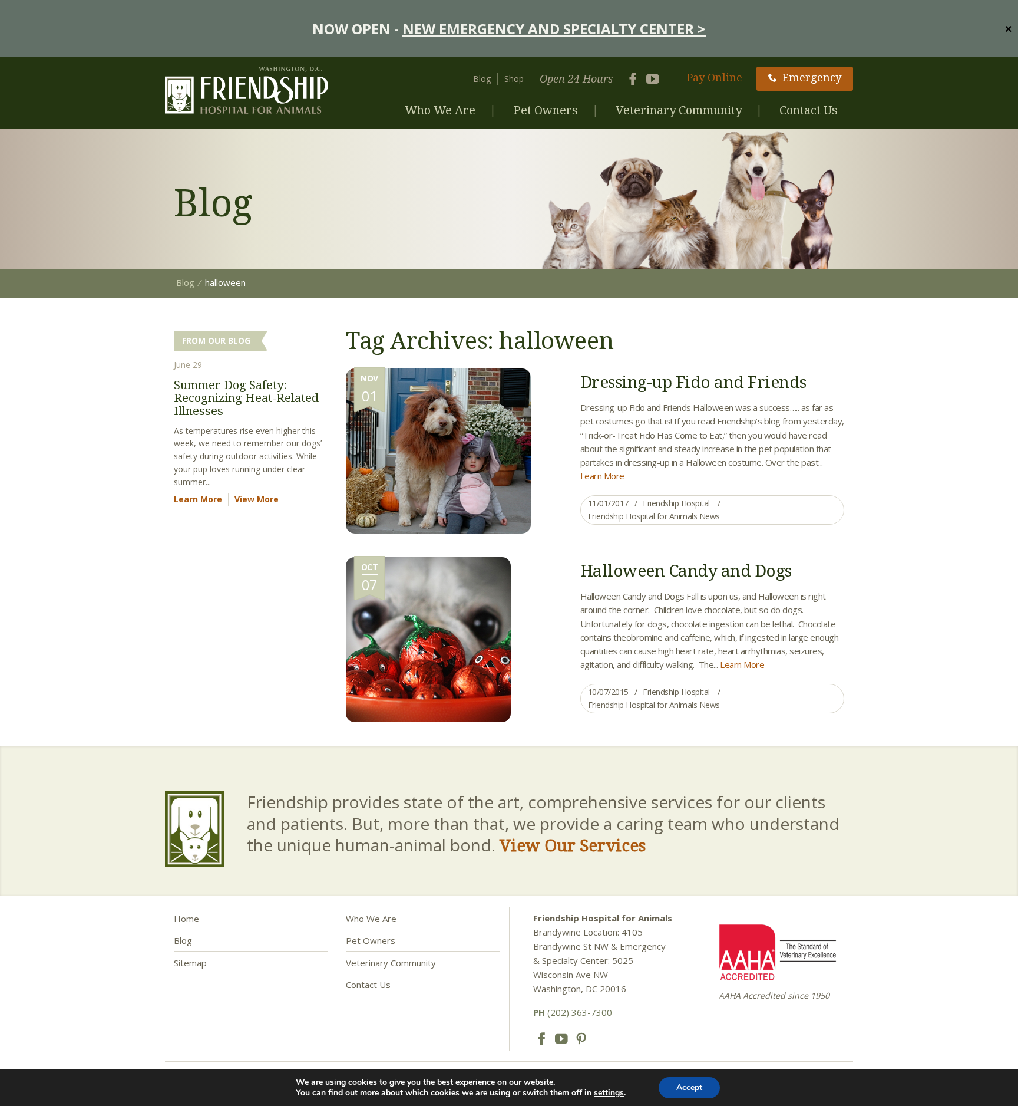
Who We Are (440, 110)
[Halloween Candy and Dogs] (428, 638)
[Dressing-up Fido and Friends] (438, 450)
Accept (689, 1087)
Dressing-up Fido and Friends (693, 381)
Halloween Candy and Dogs (686, 570)
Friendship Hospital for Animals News (654, 516)
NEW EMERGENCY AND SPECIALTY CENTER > (554, 28)
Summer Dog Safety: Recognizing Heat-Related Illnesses (246, 398)
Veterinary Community (679, 110)
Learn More (602, 476)
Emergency (811, 77)
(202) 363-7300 (572, 1012)
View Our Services (573, 845)
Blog (482, 78)
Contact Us (808, 110)
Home (186, 918)
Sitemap (190, 963)
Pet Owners (545, 110)
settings (609, 1093)
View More (256, 499)
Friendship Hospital (676, 503)
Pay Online (714, 77)
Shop (514, 78)
